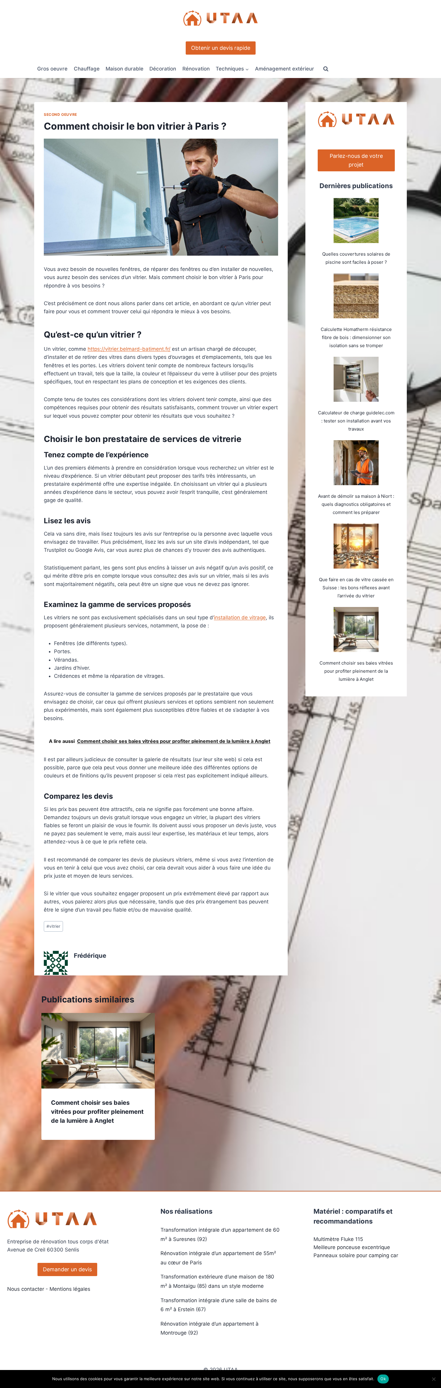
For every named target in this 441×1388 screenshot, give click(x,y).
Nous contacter (25, 1289)
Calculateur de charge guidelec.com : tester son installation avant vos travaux (356, 421)
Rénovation (196, 69)
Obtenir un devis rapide (220, 48)
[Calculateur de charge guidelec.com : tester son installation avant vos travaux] (356, 379)
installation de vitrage (240, 617)
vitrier (53, 926)
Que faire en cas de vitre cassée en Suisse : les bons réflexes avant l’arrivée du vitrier (356, 588)
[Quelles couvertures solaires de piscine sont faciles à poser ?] (356, 220)
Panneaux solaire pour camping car (356, 1255)
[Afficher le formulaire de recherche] (325, 69)
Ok (383, 1378)
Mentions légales (70, 1289)
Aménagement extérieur (284, 69)
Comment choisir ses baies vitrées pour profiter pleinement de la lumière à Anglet (97, 1111)
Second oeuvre (60, 114)
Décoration (162, 69)
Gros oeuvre (52, 69)
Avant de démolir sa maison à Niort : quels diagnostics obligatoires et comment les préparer (356, 504)
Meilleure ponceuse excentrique (352, 1247)
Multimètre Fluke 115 (338, 1239)
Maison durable (124, 69)
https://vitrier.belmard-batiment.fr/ (129, 349)
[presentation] (98, 1051)
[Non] (433, 1379)
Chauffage (87, 69)
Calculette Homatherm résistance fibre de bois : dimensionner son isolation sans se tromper (356, 337)
